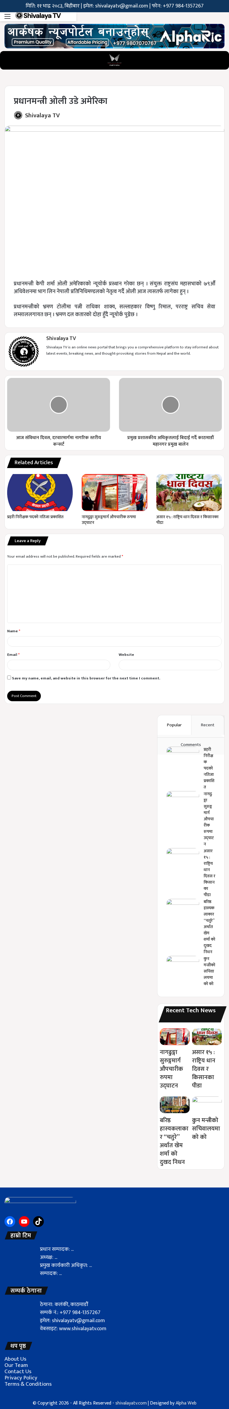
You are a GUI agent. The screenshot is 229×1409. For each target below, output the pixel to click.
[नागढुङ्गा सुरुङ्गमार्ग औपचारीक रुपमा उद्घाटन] (114, 492)
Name (13, 631)
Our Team (16, 1365)
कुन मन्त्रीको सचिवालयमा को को (209, 971)
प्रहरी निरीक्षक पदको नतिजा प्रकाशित (35, 516)
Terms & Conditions (28, 1384)
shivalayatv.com (131, 1403)
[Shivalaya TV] (38, 16)
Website (126, 654)
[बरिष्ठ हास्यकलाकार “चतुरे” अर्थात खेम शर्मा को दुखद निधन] (182, 910)
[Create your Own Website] (114, 36)
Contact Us (17, 1371)
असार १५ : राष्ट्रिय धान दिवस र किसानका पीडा (187, 519)
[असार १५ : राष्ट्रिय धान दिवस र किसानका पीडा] (189, 492)
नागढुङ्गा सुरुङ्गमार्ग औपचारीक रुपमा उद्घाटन (109, 519)
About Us (15, 1359)
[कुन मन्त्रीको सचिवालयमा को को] (182, 967)
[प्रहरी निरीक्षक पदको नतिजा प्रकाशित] (40, 492)
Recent (207, 725)
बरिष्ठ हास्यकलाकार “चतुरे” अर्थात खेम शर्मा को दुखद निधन (209, 926)
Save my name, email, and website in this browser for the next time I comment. (86, 678)
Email (13, 654)
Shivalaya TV (42, 115)
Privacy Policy (20, 1377)
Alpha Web (186, 1403)
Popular (174, 725)
